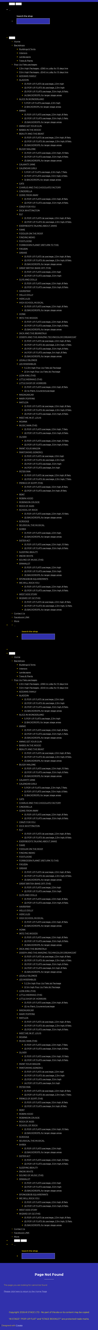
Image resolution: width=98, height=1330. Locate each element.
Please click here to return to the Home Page (25, 1291)
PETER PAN (24, 471)
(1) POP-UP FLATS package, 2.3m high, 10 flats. (46, 153)
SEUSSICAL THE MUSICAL (32, 525)
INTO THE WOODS (28, 318)
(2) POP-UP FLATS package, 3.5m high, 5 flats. (46, 118)
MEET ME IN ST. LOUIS (30, 417)
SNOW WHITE (26, 556)
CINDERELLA (25, 191)
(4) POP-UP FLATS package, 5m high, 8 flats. (45, 352)
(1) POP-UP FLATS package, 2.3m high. (42, 533)
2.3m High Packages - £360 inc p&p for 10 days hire (43, 68)
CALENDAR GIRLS (28, 168)
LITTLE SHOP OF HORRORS (32, 383)
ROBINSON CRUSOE (29, 502)
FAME (22, 229)
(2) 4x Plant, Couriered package (39, 391)
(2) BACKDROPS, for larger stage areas (43, 310)
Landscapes (25, 57)
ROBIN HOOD (26, 498)
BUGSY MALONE (27, 149)
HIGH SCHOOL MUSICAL (31, 302)
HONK (22, 314)
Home (17, 41)
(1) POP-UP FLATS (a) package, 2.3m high (44, 84)
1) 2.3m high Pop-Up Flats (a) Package (42, 368)
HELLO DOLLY (26, 295)
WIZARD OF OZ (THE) (29, 598)
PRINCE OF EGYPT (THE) (31, 483)
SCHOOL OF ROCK (28, 510)
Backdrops (19, 45)
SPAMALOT (24, 563)
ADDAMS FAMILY (27, 76)
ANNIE (22, 110)
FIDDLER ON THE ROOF (31, 233)
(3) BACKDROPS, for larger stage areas (43, 122)
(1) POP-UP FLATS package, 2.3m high (42, 272)
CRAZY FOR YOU (27, 206)
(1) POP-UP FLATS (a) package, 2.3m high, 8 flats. (47, 137)
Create (19, 1325)
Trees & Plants (26, 60)
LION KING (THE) (27, 375)
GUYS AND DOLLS (28, 279)
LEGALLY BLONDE (28, 360)
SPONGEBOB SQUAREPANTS (33, 579)
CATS (21, 183)
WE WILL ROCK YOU (29, 583)
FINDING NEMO (27, 237)
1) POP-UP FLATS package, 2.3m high (42, 103)
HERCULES (24, 298)
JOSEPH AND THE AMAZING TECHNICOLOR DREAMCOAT (47, 337)
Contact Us (19, 613)
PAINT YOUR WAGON (29, 448)
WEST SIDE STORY (28, 594)
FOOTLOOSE (25, 241)
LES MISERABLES (27, 364)
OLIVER (23, 437)
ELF (21, 214)
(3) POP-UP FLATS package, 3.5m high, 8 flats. (46, 91)
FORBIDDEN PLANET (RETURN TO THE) (39, 245)
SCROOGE (24, 521)
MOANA (23, 421)
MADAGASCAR (26, 394)
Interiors (23, 53)
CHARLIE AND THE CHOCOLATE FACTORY (40, 187)
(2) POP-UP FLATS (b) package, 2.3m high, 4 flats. (48, 345)
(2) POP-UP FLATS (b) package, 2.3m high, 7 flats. (47, 479)
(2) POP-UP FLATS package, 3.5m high (42, 275)
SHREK (22, 529)
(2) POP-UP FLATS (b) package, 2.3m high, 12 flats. (48, 606)
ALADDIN (24, 80)
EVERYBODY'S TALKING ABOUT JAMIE (38, 226)
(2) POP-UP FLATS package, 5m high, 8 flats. (45, 490)
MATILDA (23, 402)
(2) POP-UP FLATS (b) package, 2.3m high (44, 87)
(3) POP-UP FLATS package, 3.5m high (42, 464)
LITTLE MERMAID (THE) (30, 379)
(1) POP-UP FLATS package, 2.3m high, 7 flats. (46, 429)
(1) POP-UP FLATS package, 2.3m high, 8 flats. (46, 114)
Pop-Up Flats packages (25, 64)
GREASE (23, 252)
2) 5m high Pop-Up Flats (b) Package (42, 371)
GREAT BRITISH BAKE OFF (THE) (35, 268)
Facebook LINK (21, 617)
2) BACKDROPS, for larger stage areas (42, 107)
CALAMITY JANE (27, 164)
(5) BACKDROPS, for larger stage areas (43, 356)
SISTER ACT (24, 540)
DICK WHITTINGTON (29, 210)
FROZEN (23, 249)
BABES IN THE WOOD (30, 130)
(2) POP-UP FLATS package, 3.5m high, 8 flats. (46, 156)
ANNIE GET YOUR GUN (30, 126)
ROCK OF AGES (26, 506)
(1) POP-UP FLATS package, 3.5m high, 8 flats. (46, 487)
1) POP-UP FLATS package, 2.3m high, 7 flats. (45, 172)
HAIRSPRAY (25, 291)
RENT (22, 494)
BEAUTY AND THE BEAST (31, 133)
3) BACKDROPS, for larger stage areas (42, 179)
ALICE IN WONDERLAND (31, 99)
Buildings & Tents (27, 49)
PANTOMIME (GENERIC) (31, 452)
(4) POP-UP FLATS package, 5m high (42, 467)
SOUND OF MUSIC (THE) (31, 559)
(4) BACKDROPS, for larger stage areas (43, 95)
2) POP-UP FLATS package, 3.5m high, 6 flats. (46, 176)
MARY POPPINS (27, 398)
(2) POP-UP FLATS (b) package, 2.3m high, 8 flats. (48, 141)
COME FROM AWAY (28, 195)
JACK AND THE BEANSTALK (33, 333)
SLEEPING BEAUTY (28, 552)
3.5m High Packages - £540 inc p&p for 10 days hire (43, 72)
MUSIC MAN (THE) (28, 425)
